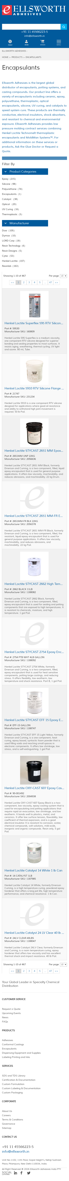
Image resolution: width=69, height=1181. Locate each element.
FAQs (5, 1021)
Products (17, 57)
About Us (7, 1111)
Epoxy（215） (9, 178)
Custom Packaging (12, 1092)
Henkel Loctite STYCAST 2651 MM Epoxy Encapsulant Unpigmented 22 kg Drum (34, 451)
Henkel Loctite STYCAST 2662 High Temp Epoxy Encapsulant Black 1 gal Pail (34, 584)
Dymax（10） (9, 235)
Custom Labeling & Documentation (21, 1088)
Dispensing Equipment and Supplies (21, 1052)
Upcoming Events (11, 1013)
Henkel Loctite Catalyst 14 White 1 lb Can (33, 870)
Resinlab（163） (11, 266)
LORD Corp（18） (12, 240)
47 (50, 282)
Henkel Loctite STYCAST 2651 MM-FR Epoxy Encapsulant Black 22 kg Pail (34, 516)
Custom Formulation (13, 1084)
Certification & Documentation (18, 1080)
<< (12, 282)
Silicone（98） (10, 184)
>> (56, 282)
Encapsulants (33, 57)
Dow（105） (9, 230)
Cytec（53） (9, 255)
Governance (8, 1123)
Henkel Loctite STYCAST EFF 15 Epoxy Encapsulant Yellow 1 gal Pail (34, 720)
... (45, 282)
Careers (6, 1115)
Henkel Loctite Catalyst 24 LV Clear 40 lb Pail (34, 933)
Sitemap (6, 1128)
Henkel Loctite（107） (14, 261)
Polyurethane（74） (13, 189)
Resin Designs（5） (12, 250)
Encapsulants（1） (12, 194)
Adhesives (7, 1040)
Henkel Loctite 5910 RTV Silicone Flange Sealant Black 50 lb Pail (34, 388)
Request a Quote (11, 1009)
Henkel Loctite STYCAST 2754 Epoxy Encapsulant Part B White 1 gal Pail (34, 652)
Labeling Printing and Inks (16, 1057)
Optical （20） (10, 204)
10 (62, 276)
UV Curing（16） (11, 209)
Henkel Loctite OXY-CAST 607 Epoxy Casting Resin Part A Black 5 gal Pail (34, 788)
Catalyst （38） (10, 199)
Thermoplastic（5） (12, 214)
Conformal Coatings (13, 1044)
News (5, 1017)
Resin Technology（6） (14, 245)
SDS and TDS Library (13, 1075)
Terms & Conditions (12, 1119)
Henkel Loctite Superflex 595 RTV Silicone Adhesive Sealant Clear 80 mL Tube (34, 323)
